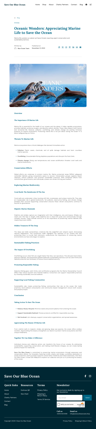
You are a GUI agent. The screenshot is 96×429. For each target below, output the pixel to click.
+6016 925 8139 (62, 414)
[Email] (80, 47)
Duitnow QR (25, 390)
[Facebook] (59, 47)
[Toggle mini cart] (91, 5)
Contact (74, 5)
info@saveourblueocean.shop (80, 414)
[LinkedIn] (73, 47)
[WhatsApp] (66, 47)
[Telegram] (76, 47)
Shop (44, 5)
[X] (62, 47)
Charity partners (10, 398)
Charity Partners (62, 5)
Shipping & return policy (42, 395)
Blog (81, 5)
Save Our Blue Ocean (14, 4)
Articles (16, 23)
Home (37, 5)
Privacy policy (42, 390)
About (51, 5)
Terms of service (43, 399)
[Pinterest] (69, 47)
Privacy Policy (67, 421)
